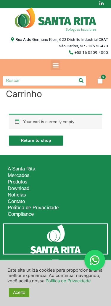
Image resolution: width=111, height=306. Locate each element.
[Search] (81, 80)
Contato (16, 201)
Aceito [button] (19, 292)
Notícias (17, 195)
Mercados (19, 175)
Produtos (18, 182)
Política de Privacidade (33, 207)
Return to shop (36, 140)
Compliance (21, 214)
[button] (55, 65)
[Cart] (100, 80)
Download (18, 188)
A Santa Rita (21, 169)
